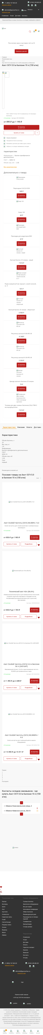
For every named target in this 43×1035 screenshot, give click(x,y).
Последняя (5, 781)
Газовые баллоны (28, 901)
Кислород (5, 904)
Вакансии (25, 952)
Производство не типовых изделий (30, 918)
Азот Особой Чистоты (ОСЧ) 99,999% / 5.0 (21, 523)
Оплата (29, 427)
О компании (5, 15)
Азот (3, 61)
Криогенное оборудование (30, 904)
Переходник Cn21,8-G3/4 (21, 188)
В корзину (21, 127)
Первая (4, 770)
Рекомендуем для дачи (29, 914)
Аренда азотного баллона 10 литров (22, 381)
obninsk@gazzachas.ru (11, 10)
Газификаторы (27, 921)
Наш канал (11, 881)
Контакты (24, 15)
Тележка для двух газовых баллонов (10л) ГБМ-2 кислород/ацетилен (21, 406)
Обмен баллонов (28, 912)
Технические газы (7, 59)
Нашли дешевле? (11, 137)
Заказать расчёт (21, 51)
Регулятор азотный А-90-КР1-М (21, 333)
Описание (21, 427)
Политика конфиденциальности (21, 1025)
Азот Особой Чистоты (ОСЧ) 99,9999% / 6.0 (21, 736)
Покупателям (27, 933)
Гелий (3, 919)
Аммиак (4, 935)
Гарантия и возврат (28, 947)
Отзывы (25, 957)
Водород (4, 930)
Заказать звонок (6, 5)
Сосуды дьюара (27, 926)
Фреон (4, 932)
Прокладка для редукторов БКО (21, 236)
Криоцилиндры (27, 924)
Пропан (4, 901)
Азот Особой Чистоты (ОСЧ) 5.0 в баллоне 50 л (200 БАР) (21, 665)
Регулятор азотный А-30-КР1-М (21, 357)
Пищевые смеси (6, 924)
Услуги (12, 15)
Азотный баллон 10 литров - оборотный (21, 309)
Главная (4, 57)
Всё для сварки (27, 906)
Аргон (3, 906)
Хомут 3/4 (21, 212)
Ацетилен (5, 912)
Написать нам (6, 12)
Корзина (25, 950)
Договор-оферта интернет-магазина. (28, 1023)
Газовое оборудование (30, 898)
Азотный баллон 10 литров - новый (21, 260)
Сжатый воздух (6, 922)
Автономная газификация (30, 909)
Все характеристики (10, 167)
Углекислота (5, 914)
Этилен (4, 927)
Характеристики (9, 427)
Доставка (17, 15)
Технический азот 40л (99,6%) (21, 592)
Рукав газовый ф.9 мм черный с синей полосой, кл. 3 (20, 285)
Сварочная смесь (7, 917)
